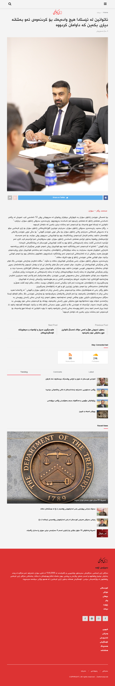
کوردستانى (104, 588)
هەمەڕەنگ (104, 646)
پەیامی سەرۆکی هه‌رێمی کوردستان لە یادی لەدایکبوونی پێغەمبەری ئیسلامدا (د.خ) (67, 519)
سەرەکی (105, 671)
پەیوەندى (94, 671)
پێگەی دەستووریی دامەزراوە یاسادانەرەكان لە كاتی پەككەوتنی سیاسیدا (70, 390)
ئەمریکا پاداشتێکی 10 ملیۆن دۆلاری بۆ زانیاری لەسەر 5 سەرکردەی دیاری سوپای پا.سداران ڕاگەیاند (61, 530)
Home (105, 12)
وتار (106, 600)
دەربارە (83, 671)
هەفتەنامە (104, 650)
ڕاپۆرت (105, 604)
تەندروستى (104, 637)
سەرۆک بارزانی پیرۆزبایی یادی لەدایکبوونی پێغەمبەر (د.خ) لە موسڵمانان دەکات (67, 509)
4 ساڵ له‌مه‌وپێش (102, 31)
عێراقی (105, 592)
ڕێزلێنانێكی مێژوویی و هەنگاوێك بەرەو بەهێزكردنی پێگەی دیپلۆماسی (71, 400)
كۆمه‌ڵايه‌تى (104, 642)
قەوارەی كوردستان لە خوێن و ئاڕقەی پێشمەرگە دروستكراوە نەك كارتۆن (70, 379)
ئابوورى (105, 629)
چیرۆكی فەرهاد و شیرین (87, 411)
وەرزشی (105, 633)
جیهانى (105, 596)
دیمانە (106, 609)
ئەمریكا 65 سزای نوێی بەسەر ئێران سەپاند (90, 500)
